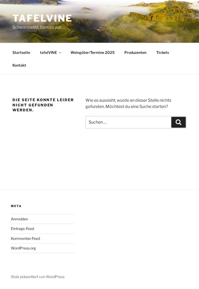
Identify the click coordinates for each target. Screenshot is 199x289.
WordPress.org (23, 248)
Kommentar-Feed (25, 238)
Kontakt (19, 65)
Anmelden (19, 219)
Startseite (21, 52)
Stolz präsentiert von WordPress (38, 276)
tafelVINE (42, 18)
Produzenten (135, 52)
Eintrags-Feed (22, 228)
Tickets (162, 52)
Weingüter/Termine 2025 (92, 52)
